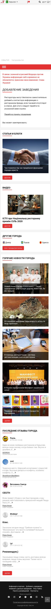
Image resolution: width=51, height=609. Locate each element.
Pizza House (7, 506)
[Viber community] (36, 597)
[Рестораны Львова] (22, 243)
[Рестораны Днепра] (3, 243)
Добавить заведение (34, 586)
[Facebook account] (8, 597)
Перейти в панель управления (17, 114)
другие (7, 177)
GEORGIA (6, 453)
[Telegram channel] (31, 597)
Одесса (45, 242)
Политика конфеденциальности (25, 602)
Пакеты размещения (21, 591)
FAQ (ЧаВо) (37, 589)
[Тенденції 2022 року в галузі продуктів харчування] (25, 415)
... (13, 450)
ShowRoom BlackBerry (10, 476)
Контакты (34, 591)
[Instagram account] (14, 597)
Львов (26, 242)
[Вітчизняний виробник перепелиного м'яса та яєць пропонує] (25, 326)
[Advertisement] (25, 30)
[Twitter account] (20, 597)
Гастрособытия (18, 60)
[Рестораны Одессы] (40, 243)
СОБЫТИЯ (5, 60)
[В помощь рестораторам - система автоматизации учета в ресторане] (25, 359)
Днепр (8, 242)
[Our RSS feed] (42, 597)
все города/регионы (13, 248)
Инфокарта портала (16, 586)
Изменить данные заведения (20, 589)
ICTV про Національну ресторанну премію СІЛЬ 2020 (21, 220)
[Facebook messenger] (25, 597)
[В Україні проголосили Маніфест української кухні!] (25, 392)
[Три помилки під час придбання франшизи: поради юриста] (25, 172)
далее (7, 421)
